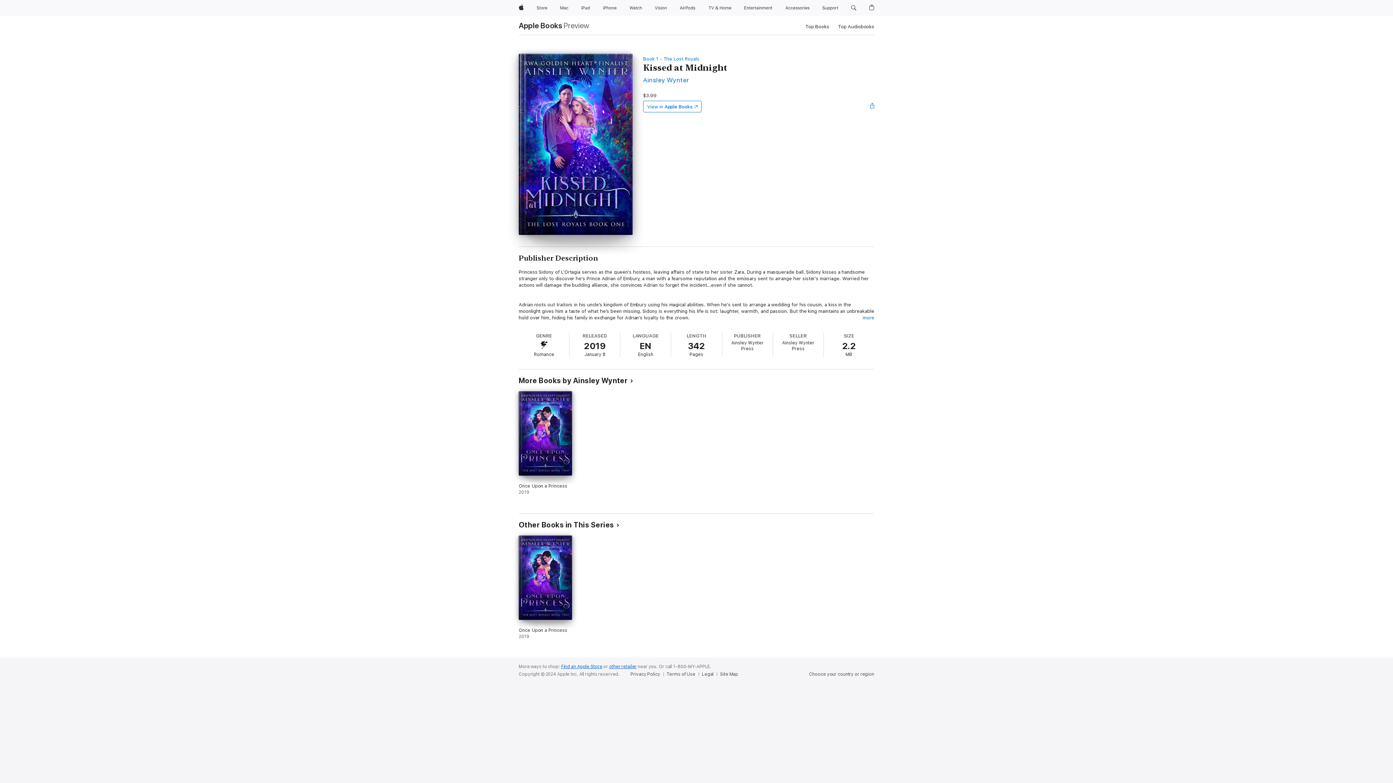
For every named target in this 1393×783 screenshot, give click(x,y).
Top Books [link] (817, 26)
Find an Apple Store (582, 666)
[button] (853, 8)
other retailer (623, 666)
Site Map (729, 674)
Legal (708, 674)
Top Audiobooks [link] (856, 26)
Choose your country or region (841, 674)
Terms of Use (680, 674)
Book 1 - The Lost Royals (671, 59)
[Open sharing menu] (872, 107)
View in (670, 106)
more (868, 317)
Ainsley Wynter (666, 80)
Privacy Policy (645, 674)
